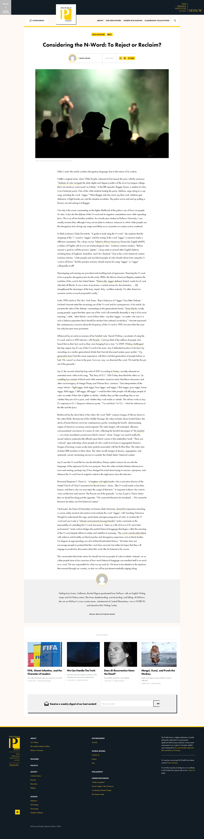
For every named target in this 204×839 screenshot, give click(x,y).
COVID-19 (95, 755)
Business (33, 780)
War (93, 763)
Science (33, 796)
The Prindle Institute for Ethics (40, 746)
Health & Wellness (36, 812)
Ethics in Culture (98, 34)
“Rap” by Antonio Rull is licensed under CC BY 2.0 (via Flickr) (53, 161)
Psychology (34, 808)
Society (33, 772)
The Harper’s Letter (98, 794)
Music (110, 34)
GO (158, 704)
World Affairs (98, 751)
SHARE (132, 58)
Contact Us (191, 770)
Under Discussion (132, 20)
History (94, 759)
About (100, 20)
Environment (98, 738)
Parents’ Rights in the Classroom (102, 786)
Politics (34, 765)
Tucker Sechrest (172, 763)
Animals (94, 742)
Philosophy (97, 772)
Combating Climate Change (101, 790)
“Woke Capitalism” (98, 782)
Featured (34, 759)
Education (33, 784)
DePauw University (36, 750)
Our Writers (34, 742)
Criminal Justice (35, 776)
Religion (33, 788)
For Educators (113, 20)
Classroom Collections (157, 20)
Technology (34, 804)
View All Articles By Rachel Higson (102, 614)
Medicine (33, 800)
